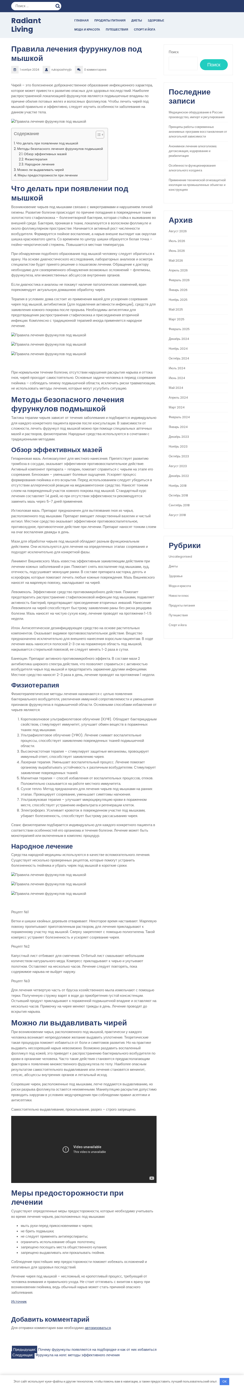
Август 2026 (178, 231)
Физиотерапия (36, 159)
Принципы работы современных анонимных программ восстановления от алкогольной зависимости (198, 132)
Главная (81, 20)
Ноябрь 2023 (178, 446)
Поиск (58, 5)
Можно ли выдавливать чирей (40, 169)
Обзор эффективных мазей (45, 154)
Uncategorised (180, 556)
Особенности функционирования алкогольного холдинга (192, 168)
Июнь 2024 (177, 378)
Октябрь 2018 (178, 495)
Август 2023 (178, 466)
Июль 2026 (177, 241)
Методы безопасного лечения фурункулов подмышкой (60, 148)
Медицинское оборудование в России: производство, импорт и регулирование (197, 114)
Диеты (136, 20)
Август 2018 (177, 515)
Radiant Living (26, 25)
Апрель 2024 (178, 397)
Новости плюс (179, 595)
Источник (19, 1301)
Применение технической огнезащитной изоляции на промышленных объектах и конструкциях (197, 185)
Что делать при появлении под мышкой (47, 143)
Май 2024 (176, 387)
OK (224, 1381)
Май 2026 (176, 260)
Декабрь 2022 (179, 476)
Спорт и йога (144, 29)
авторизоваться (98, 1327)
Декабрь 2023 (179, 436)
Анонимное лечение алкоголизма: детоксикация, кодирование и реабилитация (193, 151)
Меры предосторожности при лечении (48, 175)
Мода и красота (87, 29)
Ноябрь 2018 (178, 485)
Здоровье (156, 20)
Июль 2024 (177, 368)
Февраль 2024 (179, 417)
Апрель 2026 (178, 270)
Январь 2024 (178, 427)
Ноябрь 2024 (178, 348)
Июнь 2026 (177, 250)
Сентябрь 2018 (179, 505)
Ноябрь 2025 (178, 299)
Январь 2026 (178, 290)
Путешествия (117, 29)
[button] (97, 136)
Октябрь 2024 (179, 358)
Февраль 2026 (179, 280)
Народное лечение (40, 164)
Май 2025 (176, 309)
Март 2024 (177, 407)
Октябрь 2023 (179, 456)
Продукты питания (110, 20)
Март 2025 (176, 319)
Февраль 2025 (179, 329)
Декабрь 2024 (179, 339)
